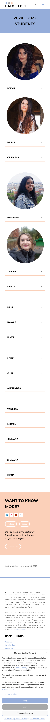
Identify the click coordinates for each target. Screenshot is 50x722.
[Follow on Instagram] (11, 515)
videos (11, 524)
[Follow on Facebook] (21, 515)
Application (10, 645)
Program (8, 642)
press (24, 524)
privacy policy (8, 689)
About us (9, 648)
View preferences (25, 713)
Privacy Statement (37, 719)
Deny (25, 707)
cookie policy (21, 668)
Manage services (10, 694)
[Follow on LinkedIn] (7, 515)
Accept (25, 700)
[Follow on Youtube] (16, 515)
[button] (46, 653)
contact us (13, 546)
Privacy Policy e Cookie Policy (16, 719)
